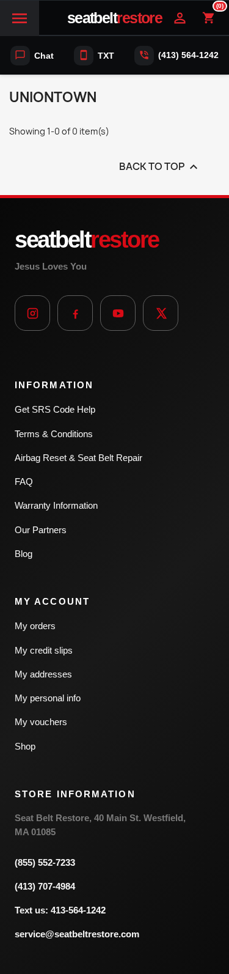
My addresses (43, 674)
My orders (35, 626)
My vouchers (41, 722)
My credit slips (44, 650)
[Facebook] (75, 313)
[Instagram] (32, 313)
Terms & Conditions (54, 434)
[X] (160, 313)
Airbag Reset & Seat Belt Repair (78, 457)
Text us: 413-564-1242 (60, 910)
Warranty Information (56, 505)
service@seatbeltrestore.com (77, 934)
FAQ (24, 481)
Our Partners (41, 530)
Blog (23, 553)
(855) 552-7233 (45, 862)
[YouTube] (118, 313)
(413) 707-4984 (45, 886)
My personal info (48, 698)
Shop (25, 746)
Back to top (160, 167)
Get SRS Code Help (55, 409)
